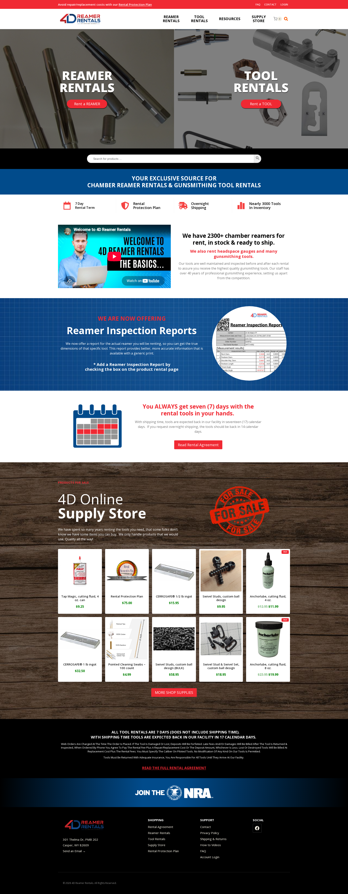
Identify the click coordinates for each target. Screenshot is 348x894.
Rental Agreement (160, 827)
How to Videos (210, 845)
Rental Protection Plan (135, 4)
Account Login (209, 857)
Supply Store (156, 845)
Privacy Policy (209, 833)
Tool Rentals (156, 839)
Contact (270, 4)
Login (284, 4)
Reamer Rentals (159, 833)
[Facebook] (257, 828)
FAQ (258, 4)
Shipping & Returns (213, 839)
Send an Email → (74, 851)
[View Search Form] (287, 19)
